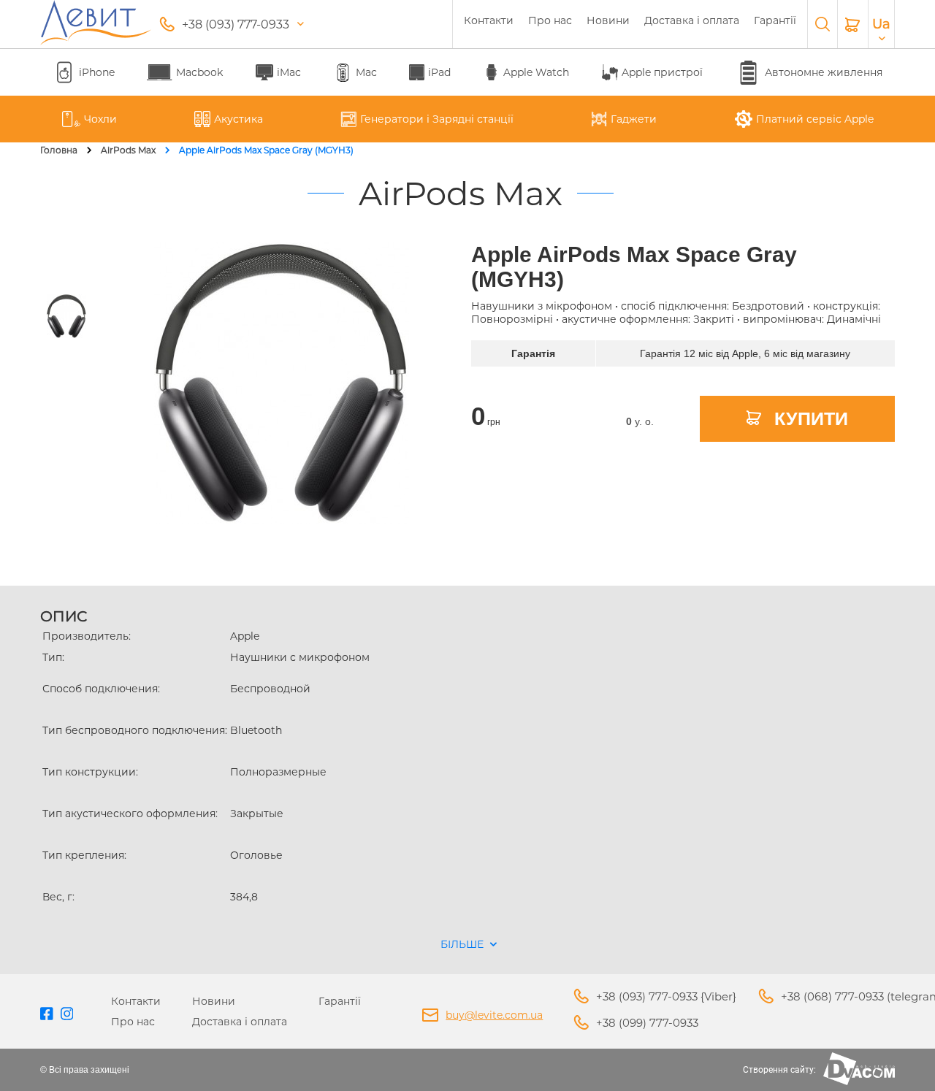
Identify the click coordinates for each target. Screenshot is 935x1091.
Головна (58, 150)
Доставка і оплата (691, 20)
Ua (881, 24)
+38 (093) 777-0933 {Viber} (666, 996)
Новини (608, 20)
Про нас (550, 20)
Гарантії (775, 20)
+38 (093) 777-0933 (235, 24)
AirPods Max (128, 150)
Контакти (489, 20)
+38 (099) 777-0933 (647, 1023)
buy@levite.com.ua (494, 1015)
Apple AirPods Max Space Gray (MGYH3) (266, 150)
